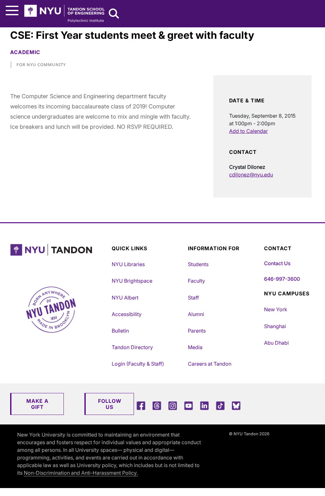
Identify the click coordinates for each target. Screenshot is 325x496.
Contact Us (277, 263)
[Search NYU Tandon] (114, 14)
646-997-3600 (282, 279)
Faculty (196, 281)
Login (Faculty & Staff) (138, 364)
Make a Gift (37, 404)
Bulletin (120, 330)
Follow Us (109, 404)
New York (275, 309)
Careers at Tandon (209, 364)
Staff (193, 297)
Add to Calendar (248, 131)
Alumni (196, 314)
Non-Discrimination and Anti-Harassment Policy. (81, 473)
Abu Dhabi (276, 343)
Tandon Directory (132, 347)
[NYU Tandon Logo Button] (59, 258)
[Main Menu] (12, 10)
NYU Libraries (128, 264)
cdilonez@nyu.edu (251, 174)
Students (198, 264)
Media (195, 347)
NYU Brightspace (132, 281)
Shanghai (275, 326)
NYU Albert (125, 297)
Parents (197, 330)
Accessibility (127, 314)
